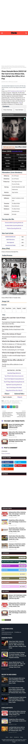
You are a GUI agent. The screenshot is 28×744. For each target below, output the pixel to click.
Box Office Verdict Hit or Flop (16, 400)
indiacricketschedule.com (7, 632)
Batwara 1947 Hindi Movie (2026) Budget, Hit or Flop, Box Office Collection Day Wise (16, 426)
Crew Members (19, 110)
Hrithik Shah (5, 81)
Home (3, 66)
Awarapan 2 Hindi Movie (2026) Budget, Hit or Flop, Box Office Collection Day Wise (17, 545)
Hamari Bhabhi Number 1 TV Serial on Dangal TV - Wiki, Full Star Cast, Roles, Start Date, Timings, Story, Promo (17, 665)
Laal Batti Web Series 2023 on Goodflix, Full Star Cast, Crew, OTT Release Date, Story (17, 729)
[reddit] (8, 469)
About (11, 737)
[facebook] (8, 462)
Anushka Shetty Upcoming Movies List (14, 225)
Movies (13, 570)
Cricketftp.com (17, 632)
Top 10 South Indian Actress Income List (14, 376)
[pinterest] (20, 465)
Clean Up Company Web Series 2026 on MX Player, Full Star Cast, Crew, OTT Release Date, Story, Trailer (17, 681)
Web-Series (13, 586)
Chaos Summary (7, 110)
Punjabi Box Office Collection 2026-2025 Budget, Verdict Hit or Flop (17, 522)
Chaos (20, 102)
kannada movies (15, 401)
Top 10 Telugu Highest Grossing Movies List (14, 381)
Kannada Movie (17, 151)
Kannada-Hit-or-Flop (9, 66)
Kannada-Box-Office (6, 403)
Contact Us (16, 737)
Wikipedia (19, 397)
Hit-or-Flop (4, 401)
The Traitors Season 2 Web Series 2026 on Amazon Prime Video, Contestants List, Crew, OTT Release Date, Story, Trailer (17, 690)
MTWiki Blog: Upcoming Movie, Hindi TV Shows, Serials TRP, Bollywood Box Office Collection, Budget (14, 740)
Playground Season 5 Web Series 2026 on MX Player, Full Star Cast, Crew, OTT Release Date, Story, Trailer (17, 700)
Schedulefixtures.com (6, 634)
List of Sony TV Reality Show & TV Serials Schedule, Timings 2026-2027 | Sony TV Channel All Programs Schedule (17, 655)
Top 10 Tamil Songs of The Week (14, 387)
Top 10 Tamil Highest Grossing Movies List (14, 378)
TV (13, 574)
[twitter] (20, 462)
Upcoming (13, 582)
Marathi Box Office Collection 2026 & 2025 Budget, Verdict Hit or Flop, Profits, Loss (17, 529)
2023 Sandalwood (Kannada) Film (16, 91)
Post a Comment (6, 453)
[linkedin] (8, 465)
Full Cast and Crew (9, 147)
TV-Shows (13, 578)
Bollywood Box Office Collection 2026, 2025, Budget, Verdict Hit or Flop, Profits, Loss (17, 434)
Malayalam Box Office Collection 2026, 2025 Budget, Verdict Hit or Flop (17, 440)
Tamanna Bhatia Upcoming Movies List (14, 222)
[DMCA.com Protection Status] (6, 620)
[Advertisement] (14, 16)
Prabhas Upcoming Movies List (14, 228)
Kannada (9, 401)
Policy (21, 737)
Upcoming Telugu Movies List (14, 373)
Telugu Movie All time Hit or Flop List (14, 390)
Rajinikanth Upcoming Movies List (14, 384)
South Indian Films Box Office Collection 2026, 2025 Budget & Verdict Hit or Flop (17, 537)
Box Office (7, 400)
